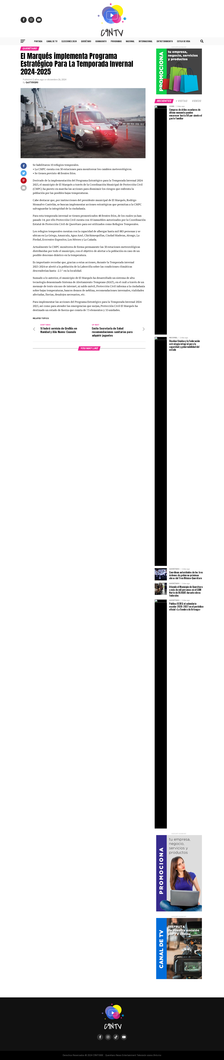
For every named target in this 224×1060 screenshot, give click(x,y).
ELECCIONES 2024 (69, 41)
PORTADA (38, 41)
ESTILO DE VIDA (183, 41)
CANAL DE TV (51, 41)
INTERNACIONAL (145, 41)
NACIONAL (130, 41)
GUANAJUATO (101, 41)
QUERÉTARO (86, 41)
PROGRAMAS (116, 41)
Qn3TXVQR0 (32, 82)
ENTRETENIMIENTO (165, 41)
